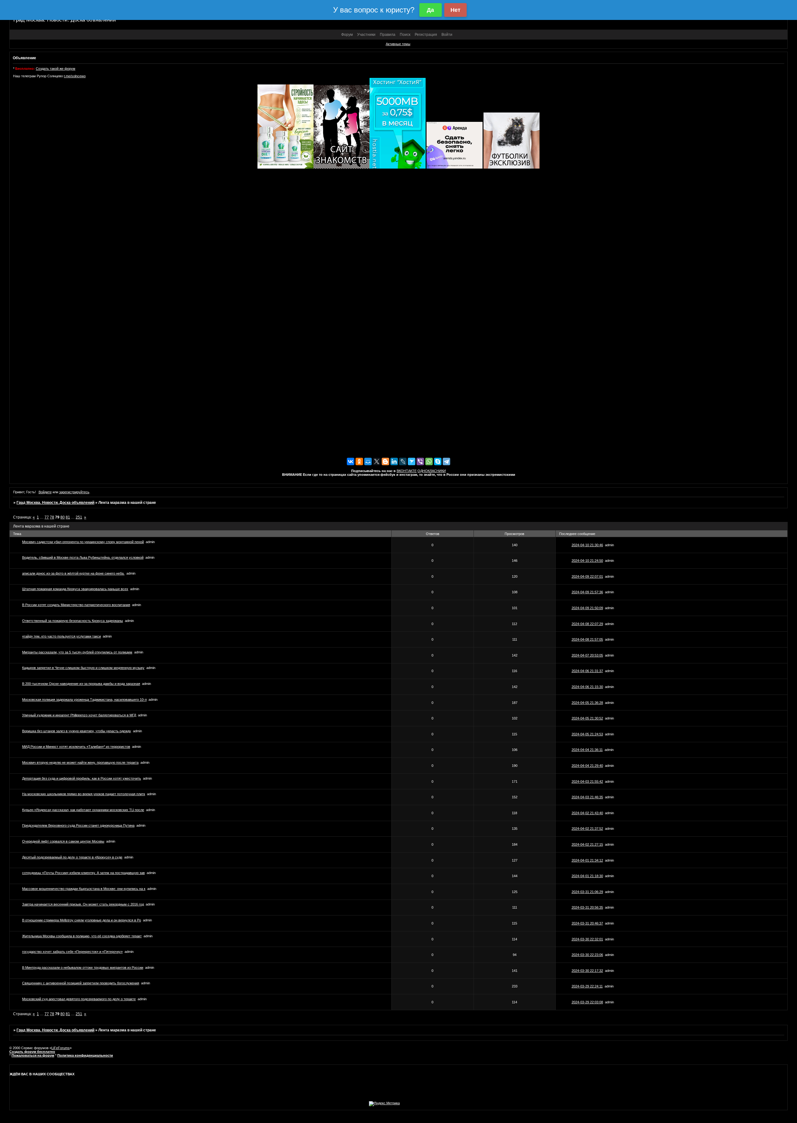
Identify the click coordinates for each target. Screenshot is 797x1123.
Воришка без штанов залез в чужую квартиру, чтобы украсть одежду (76, 731)
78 (52, 517)
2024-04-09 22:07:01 (587, 576)
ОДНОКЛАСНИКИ (431, 471)
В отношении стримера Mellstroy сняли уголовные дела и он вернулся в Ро (81, 920)
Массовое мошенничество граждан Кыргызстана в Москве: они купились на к (83, 889)
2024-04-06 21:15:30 (587, 687)
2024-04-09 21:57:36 (587, 592)
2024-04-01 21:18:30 (587, 876)
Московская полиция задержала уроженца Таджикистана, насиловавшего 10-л (84, 699)
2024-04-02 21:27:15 (587, 844)
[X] (376, 461)
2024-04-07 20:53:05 (587, 655)
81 (68, 517)
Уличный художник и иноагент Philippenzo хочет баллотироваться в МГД (79, 715)
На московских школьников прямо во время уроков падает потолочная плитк (83, 794)
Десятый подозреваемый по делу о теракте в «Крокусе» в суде (72, 857)
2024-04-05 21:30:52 (587, 718)
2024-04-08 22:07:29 (587, 624)
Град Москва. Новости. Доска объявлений (55, 502)
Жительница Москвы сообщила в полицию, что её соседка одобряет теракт (82, 936)
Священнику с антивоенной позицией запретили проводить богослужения (80, 983)
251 (79, 517)
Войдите (45, 492)
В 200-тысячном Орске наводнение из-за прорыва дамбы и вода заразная (81, 684)
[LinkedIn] (394, 461)
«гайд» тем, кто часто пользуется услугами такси (61, 636)
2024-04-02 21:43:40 (587, 813)
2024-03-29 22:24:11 (587, 986)
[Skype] (437, 461)
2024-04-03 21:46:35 (587, 797)
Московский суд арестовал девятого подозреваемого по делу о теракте (79, 999)
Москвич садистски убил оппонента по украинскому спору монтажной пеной (83, 542)
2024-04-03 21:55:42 (587, 781)
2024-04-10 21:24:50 (587, 560)
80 (62, 517)
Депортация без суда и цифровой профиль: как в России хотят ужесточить (81, 778)
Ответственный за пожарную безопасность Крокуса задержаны (72, 621)
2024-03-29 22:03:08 (587, 1002)
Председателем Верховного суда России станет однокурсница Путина (78, 825)
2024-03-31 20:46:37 (587, 923)
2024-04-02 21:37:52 (587, 828)
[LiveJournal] (403, 461)
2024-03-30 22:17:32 (587, 970)
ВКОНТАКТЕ (407, 471)
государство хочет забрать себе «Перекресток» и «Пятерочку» (72, 951)
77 (47, 517)
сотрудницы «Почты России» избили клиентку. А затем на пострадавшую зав (83, 873)
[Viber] (420, 461)
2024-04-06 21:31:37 (587, 671)
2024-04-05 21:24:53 (587, 734)
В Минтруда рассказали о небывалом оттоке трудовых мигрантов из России (82, 967)
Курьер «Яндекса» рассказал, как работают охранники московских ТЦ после (83, 810)
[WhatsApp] (429, 461)
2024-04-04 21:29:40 (587, 765)
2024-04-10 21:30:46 (587, 545)
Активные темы (398, 44)
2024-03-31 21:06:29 (587, 892)
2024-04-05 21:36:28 (587, 703)
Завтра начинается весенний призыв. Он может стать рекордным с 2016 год (83, 904)
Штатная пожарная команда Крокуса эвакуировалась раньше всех (75, 589)
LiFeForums (60, 1048)
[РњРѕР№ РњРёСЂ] (368, 461)
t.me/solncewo (75, 76)
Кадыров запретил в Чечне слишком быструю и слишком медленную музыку (83, 668)
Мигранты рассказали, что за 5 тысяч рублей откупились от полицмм (77, 652)
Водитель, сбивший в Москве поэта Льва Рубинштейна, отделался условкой (83, 557)
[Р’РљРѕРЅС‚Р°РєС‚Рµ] (350, 461)
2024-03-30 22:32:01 (587, 939)
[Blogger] (385, 461)
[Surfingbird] (411, 461)
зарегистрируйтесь (74, 492)
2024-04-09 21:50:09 (587, 608)
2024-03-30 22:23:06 (587, 955)
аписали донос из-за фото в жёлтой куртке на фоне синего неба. (73, 573)
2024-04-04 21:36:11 (587, 750)
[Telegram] (446, 461)
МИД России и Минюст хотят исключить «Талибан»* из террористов (76, 746)
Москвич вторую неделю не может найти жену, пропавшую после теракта (80, 762)
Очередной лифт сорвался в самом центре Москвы (63, 841)
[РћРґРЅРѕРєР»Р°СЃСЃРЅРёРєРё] (359, 461)
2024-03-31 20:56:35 (587, 907)
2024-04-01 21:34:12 (587, 860)
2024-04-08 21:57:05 (587, 639)
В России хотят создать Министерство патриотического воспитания (76, 605)
